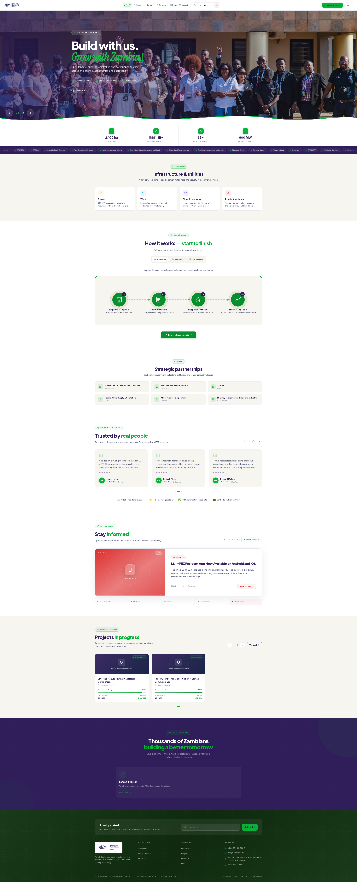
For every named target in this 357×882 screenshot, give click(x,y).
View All (253, 645)
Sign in (349, 5)
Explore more (77, 90)
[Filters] (212, 5)
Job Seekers (197, 259)
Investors (161, 259)
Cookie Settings (256, 876)
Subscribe (249, 827)
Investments (143, 848)
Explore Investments (178, 335)
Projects (184, 853)
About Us (142, 858)
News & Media (144, 853)
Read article (245, 588)
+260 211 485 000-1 (236, 848)
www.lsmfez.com (235, 865)
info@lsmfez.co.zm (236, 853)
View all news (250, 539)
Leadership (186, 848)
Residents (179, 259)
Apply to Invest (334, 5)
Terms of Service (240, 876)
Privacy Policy (225, 876)
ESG (183, 863)
